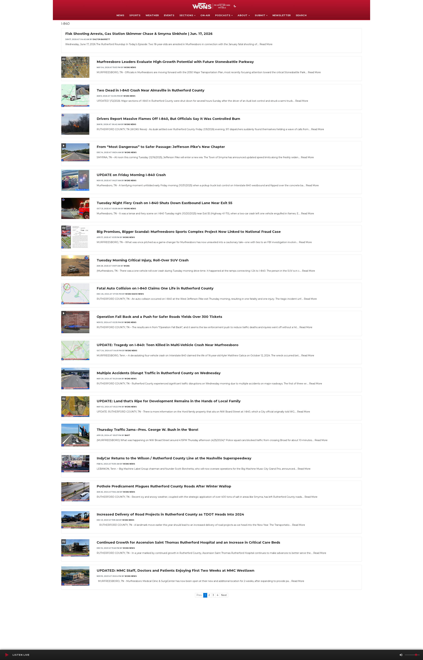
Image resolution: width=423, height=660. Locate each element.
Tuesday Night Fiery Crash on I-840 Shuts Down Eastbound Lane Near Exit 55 (164, 203)
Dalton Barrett (101, 39)
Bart (127, 435)
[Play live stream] (6, 654)
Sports (135, 15)
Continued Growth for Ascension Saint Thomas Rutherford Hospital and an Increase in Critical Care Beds (188, 542)
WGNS (127, 266)
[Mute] (401, 654)
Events (169, 15)
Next (224, 595)
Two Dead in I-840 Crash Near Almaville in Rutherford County (150, 90)
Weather (152, 15)
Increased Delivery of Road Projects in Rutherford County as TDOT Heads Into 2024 (170, 514)
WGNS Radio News (134, 294)
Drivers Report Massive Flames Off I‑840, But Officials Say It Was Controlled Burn (168, 119)
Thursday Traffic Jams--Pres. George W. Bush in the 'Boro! (147, 429)
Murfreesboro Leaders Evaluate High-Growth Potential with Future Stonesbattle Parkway (175, 62)
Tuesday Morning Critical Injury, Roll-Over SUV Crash (143, 260)
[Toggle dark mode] (234, 6)
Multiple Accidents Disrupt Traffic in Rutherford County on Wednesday (159, 373)
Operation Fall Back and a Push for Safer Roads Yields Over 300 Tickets (159, 317)
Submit (260, 15)
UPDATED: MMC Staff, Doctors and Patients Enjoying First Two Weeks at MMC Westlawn (175, 570)
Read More (266, 44)
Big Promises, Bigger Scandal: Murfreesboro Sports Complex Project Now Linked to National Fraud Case (189, 231)
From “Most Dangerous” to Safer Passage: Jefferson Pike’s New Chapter (161, 147)
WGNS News (130, 67)
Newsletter (281, 15)
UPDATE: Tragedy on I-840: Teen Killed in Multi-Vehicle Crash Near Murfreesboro (167, 345)
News (120, 15)
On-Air (205, 15)
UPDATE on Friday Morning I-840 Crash (131, 175)
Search (301, 15)
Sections (186, 15)
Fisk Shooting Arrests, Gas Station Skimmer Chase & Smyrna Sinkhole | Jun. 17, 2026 (138, 34)
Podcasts (223, 15)
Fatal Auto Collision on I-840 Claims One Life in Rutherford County (155, 288)
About (243, 15)
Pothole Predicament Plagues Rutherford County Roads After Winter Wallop (164, 486)
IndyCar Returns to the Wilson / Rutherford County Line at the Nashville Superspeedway (174, 458)
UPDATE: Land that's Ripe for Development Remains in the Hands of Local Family (169, 401)
